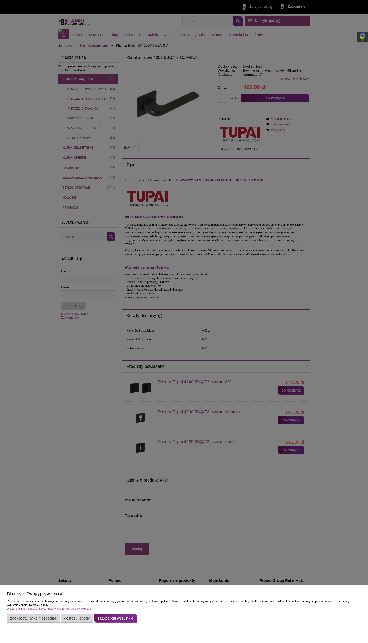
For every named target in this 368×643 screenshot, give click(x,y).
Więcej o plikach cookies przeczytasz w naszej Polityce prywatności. (49, 608)
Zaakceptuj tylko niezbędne (33, 618)
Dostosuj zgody (77, 618)
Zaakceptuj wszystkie (115, 618)
